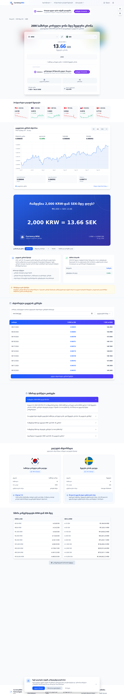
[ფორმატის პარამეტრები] (120, 9)
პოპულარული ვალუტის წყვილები (63, 2)
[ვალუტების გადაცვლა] (62, 37)
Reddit (54, 248)
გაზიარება (29, 248)
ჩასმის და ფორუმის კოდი (66, 248)
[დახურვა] (96, 684)
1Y (106, 129)
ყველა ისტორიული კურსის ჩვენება (62, 376)
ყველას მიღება (38, 688)
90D (102, 129)
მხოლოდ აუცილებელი (54, 688)
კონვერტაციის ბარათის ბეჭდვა (63, 563)
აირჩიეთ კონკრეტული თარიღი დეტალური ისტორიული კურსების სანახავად (32, 309)
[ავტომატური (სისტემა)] (120, 13)
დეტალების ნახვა (102, 313)
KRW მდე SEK (19, 19)
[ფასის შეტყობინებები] (113, 2)
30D (98, 129)
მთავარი (11, 19)
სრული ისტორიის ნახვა (100, 186)
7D (93, 129)
